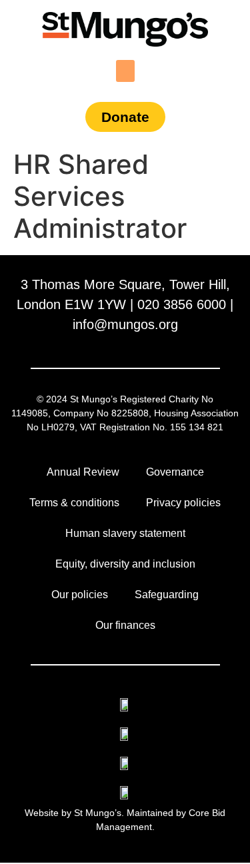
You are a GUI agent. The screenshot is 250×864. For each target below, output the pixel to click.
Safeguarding (167, 594)
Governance (175, 472)
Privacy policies (183, 502)
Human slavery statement (125, 533)
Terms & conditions (74, 502)
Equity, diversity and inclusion (125, 564)
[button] (125, 71)
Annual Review (83, 472)
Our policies (79, 594)
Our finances (125, 625)
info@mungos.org (125, 324)
